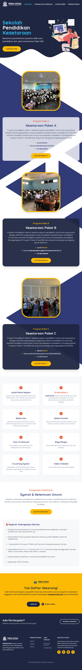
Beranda (28, 4)
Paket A (32, 641)
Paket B (32, 644)
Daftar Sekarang (41, 512)
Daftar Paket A (41, 156)
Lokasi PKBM (60, 4)
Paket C (32, 647)
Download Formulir (43, 4)
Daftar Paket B (41, 260)
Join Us (33, 604)
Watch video (50, 604)
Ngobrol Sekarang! (70, 621)
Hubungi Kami (11, 49)
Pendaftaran (73, 4)
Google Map (48, 648)
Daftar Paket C (41, 363)
